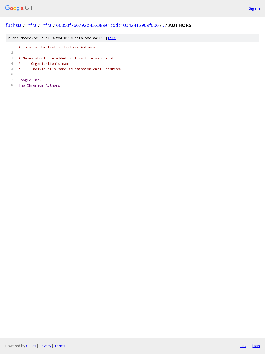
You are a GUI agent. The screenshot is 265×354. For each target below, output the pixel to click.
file (112, 38)
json (256, 345)
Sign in (254, 8)
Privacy (45, 345)
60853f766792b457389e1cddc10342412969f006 (107, 25)
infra (31, 25)
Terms (59, 345)
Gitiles (31, 345)
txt (243, 345)
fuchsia (14, 25)
